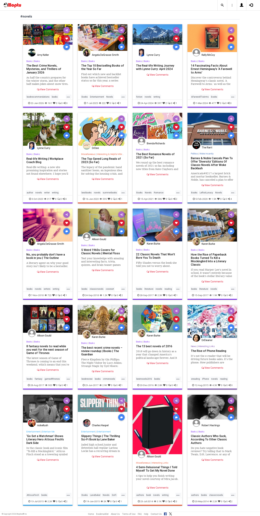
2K (105, 501)
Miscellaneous (88, 154)
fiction (139, 96)
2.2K (50, 501)
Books (29, 61)
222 (104, 103)
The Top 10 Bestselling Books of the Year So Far (102, 67)
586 (160, 198)
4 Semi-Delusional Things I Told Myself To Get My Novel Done (156, 468)
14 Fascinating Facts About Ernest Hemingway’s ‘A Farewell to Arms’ (211, 69)
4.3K (214, 385)
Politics (194, 153)
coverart (110, 289)
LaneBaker (95, 495)
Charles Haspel (100, 425)
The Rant (207, 147)
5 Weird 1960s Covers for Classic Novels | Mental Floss (100, 251)
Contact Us (156, 514)
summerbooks (110, 192)
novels (148, 96)
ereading (195, 379)
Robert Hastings (211, 425)
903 (50, 385)
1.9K (214, 295)
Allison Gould (99, 239)
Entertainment (97, 96)
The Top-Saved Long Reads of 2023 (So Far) (101, 160)
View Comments (49, 89)
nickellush (42, 425)
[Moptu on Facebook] (165, 513)
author (30, 192)
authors (140, 495)
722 (49, 295)
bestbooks (87, 192)
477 (214, 103)
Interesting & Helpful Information (113, 154)
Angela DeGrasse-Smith (105, 54)
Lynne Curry (153, 54)
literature (149, 289)
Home (91, 514)
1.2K (105, 295)
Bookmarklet (102, 514)
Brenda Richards (156, 143)
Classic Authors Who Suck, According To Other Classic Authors (209, 439)
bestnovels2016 (144, 379)
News (194, 346)
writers (47, 289)
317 (49, 198)
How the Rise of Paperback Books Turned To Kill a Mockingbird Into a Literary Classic (208, 259)
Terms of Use (128, 514)
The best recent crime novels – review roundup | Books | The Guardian (101, 351)
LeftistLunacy (206, 192)
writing (157, 96)
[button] (222, 5)
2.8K (160, 385)
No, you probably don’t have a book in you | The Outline (45, 256)
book (148, 495)
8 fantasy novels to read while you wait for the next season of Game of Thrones (47, 349)
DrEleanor (207, 340)
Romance (158, 192)
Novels (109, 96)
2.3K (160, 295)
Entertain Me (48, 431)
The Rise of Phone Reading (208, 351)
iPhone (205, 379)
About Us (115, 514)
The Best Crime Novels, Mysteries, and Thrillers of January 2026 (43, 69)
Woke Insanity (206, 153)
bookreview (87, 379)
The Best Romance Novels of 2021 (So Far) (155, 155)
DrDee (95, 148)
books (55, 96)
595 (105, 198)
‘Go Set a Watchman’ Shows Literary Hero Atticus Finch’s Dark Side (45, 439)
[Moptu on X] (170, 513)
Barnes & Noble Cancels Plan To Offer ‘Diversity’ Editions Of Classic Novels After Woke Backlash (212, 163)
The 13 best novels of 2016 (154, 346)
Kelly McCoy (208, 54)
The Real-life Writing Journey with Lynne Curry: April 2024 (155, 67)
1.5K (214, 198)
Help (146, 514)
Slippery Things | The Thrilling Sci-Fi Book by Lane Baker (100, 437)
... (68, 96)
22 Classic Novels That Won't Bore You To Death (155, 256)
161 (50, 103)
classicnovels (96, 289)
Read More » (47, 38)
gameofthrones (52, 379)
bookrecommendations (38, 96)
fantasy (38, 379)
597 (159, 103)
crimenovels (109, 379)
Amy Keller (43, 54)
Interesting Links (206, 346)
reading (168, 289)
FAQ (140, 514)
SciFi (114, 495)
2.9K (104, 385)
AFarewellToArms (200, 96)
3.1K (159, 501)
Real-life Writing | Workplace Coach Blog (44, 160)
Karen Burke (153, 243)
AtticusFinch (33, 495)
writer (47, 192)
